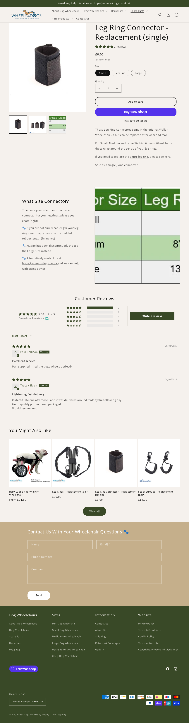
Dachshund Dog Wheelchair (68, 649)
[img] (21, 346)
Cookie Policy (146, 636)
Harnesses (15, 643)
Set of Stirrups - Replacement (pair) (155, 493)
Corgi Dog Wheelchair (65, 656)
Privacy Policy (146, 623)
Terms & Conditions (149, 630)
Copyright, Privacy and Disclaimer (158, 649)
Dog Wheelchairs (19, 630)
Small (102, 73)
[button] (95, 11)
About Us (100, 630)
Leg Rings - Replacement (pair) (70, 491)
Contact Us (101, 623)
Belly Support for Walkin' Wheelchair (24, 493)
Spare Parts (16, 636)
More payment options (135, 120)
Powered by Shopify (39, 714)
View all (94, 511)
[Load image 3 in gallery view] (57, 124)
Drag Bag (14, 649)
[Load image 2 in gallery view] (38, 124)
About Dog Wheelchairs (23, 623)
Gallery (99, 649)
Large (138, 73)
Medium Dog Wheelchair (66, 636)
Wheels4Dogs (23, 714)
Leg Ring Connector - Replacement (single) (115, 493)
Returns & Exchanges (107, 643)
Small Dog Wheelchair (65, 630)
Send (39, 595)
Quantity (99, 81)
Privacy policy (59, 714)
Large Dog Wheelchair (65, 643)
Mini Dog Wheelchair (64, 623)
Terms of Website (148, 643)
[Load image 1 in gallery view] (18, 124)
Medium (121, 73)
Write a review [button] (152, 316)
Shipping (100, 636)
